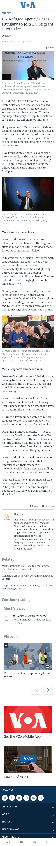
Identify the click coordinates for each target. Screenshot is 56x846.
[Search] (47, 842)
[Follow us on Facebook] (5, 798)
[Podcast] (41, 798)
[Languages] (34, 842)
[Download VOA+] (28, 759)
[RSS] (33, 798)
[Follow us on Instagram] (26, 798)
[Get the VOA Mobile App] (28, 719)
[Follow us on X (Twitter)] (12, 798)
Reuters (9, 35)
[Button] (49, 48)
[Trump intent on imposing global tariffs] (28, 656)
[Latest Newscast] (8, 842)
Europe (6, 13)
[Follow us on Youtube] (19, 798)
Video (8, 637)
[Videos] (21, 842)
